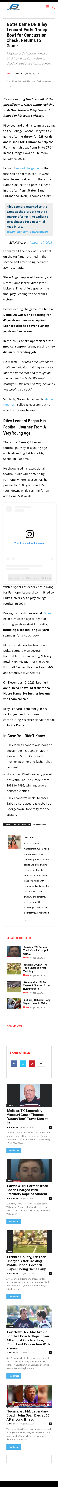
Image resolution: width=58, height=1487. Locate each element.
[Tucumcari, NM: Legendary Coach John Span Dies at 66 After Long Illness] (29, 1395)
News (9, 73)
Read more (14, 1150)
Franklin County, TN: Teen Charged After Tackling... (35, 968)
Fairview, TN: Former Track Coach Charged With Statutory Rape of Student (27, 1190)
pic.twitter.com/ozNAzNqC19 (27, 232)
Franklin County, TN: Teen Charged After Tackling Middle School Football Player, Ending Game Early (26, 1263)
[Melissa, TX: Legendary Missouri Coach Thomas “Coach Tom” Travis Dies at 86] (29, 1095)
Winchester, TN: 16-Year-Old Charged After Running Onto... (36, 985)
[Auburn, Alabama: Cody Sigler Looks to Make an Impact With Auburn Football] (13, 1003)
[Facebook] (14, 1063)
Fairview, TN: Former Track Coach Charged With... (35, 950)
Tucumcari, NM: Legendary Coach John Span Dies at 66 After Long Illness (27, 1415)
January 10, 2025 (41, 242)
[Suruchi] (14, 878)
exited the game (27, 168)
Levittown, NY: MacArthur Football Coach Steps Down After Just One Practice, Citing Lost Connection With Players (28, 1340)
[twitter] (26, 918)
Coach (10, 1105)
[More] (41, 1063)
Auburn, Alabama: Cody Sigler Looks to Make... (36, 1001)
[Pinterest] (32, 1063)
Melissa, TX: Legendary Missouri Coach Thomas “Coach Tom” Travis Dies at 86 (27, 1117)
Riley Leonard (39, 824)
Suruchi (18, 73)
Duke (47, 613)
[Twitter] (23, 1063)
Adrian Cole (12, 1127)
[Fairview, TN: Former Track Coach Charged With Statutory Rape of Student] (13, 951)
